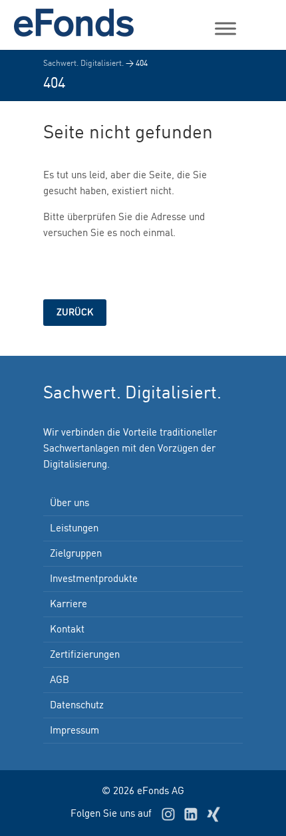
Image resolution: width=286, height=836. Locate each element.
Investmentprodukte (94, 579)
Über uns (69, 503)
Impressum (74, 731)
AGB (59, 680)
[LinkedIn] (191, 814)
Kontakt (67, 630)
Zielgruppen (76, 554)
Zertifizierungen (85, 655)
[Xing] (213, 814)
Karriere (68, 604)
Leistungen (74, 528)
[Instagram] (168, 814)
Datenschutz (77, 705)
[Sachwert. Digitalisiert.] (79, 22)
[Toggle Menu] (225, 28)
